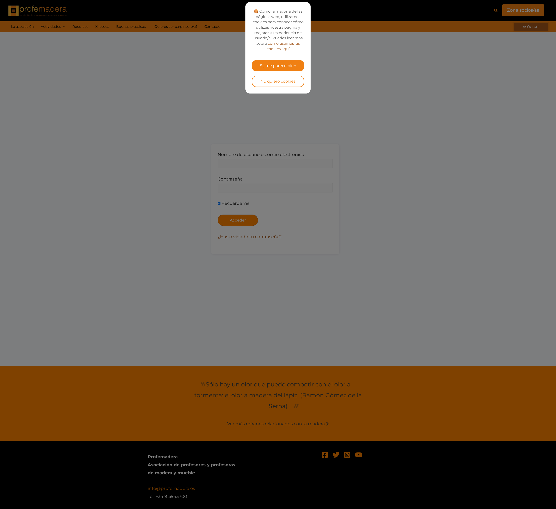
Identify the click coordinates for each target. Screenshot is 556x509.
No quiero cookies (278, 81)
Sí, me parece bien (278, 65)
